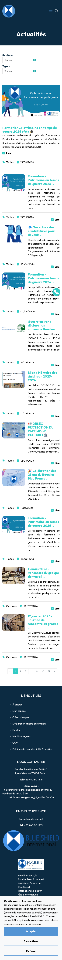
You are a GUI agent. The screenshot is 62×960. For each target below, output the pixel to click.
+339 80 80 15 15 (33, 779)
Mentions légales (21, 736)
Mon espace (19, 710)
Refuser (31, 951)
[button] (19, 60)
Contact (16, 730)
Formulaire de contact (31, 818)
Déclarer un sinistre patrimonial (29, 723)
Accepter (31, 931)
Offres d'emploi (20, 717)
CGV (15, 742)
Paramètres (31, 941)
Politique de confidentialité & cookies (32, 749)
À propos (17, 704)
